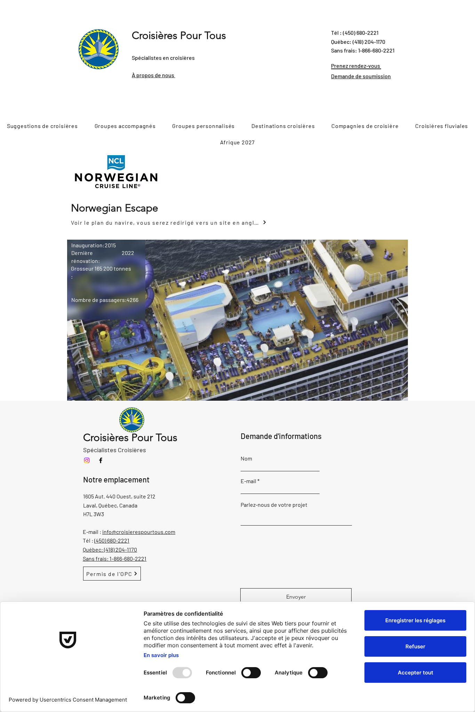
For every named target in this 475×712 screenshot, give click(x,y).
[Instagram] (86, 460)
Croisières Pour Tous (179, 35)
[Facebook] (100, 460)
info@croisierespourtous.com (138, 531)
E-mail (248, 481)
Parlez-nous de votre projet (274, 504)
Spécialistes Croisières (114, 450)
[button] (237, 320)
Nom (246, 458)
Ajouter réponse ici (356, 452)
